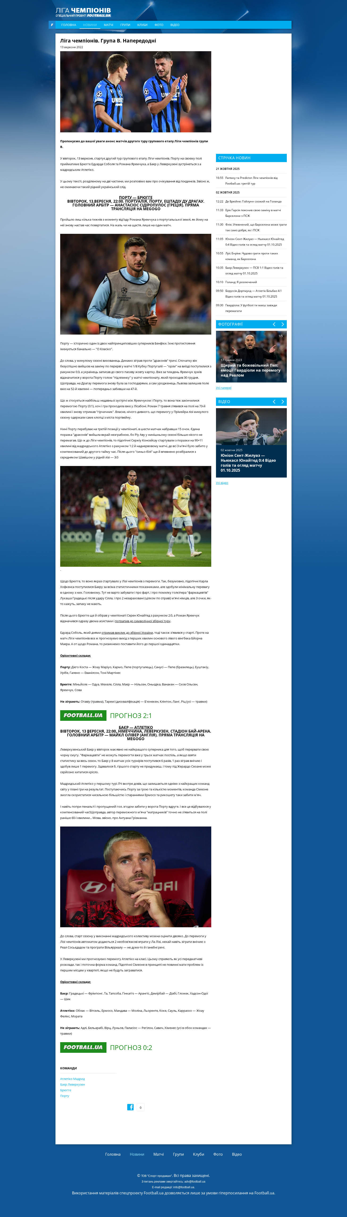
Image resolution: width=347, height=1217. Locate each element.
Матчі (108, 25)
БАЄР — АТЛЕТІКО (136, 727)
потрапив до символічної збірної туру (142, 621)
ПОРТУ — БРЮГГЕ (135, 197)
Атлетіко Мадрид (72, 1079)
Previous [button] (274, 324)
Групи (125, 25)
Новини (90, 25)
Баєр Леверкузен (72, 1084)
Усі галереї (223, 388)
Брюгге (65, 1090)
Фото (159, 25)
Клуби (142, 25)
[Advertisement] (251, 67)
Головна (68, 25)
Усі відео (222, 483)
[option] (251, 443)
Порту (64, 1096)
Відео (174, 25)
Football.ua (264, 1193)
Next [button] (282, 324)
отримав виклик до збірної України (127, 632)
